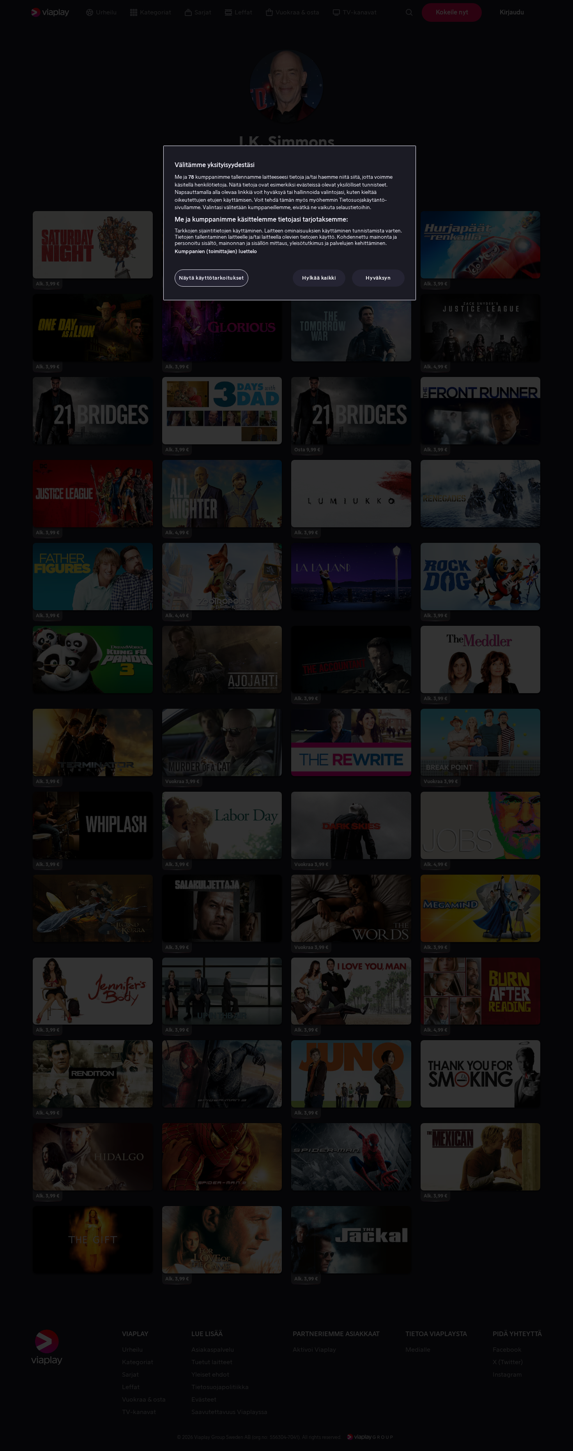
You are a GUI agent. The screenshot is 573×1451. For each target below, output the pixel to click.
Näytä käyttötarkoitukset (211, 277)
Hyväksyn (378, 277)
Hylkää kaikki (319, 277)
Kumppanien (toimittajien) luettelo (216, 251)
